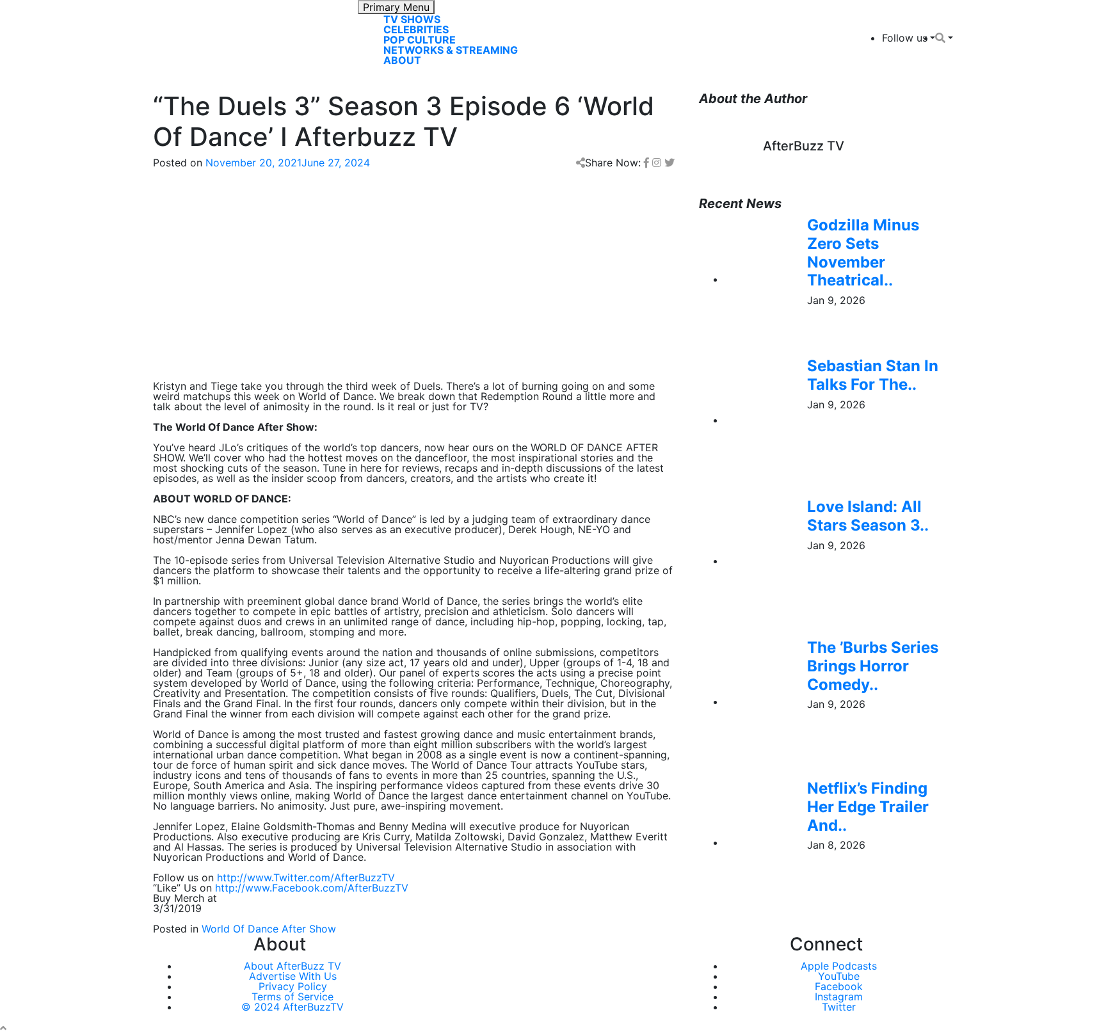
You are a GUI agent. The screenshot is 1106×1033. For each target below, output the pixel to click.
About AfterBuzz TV (292, 965)
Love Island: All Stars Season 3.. (868, 515)
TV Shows (411, 19)
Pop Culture (419, 39)
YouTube (839, 976)
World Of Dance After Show (269, 928)
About (402, 60)
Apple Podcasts (839, 965)
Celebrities (416, 29)
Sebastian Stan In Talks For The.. (872, 375)
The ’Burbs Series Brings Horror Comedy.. (872, 666)
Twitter (839, 1006)
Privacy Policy (293, 986)
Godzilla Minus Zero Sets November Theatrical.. (863, 252)
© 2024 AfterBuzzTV (292, 1006)
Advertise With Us (293, 976)
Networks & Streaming (450, 50)
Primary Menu (396, 7)
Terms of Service (292, 996)
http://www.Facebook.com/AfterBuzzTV (311, 887)
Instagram (839, 996)
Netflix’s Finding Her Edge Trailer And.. (868, 807)
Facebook (839, 986)
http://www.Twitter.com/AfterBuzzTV (306, 877)
